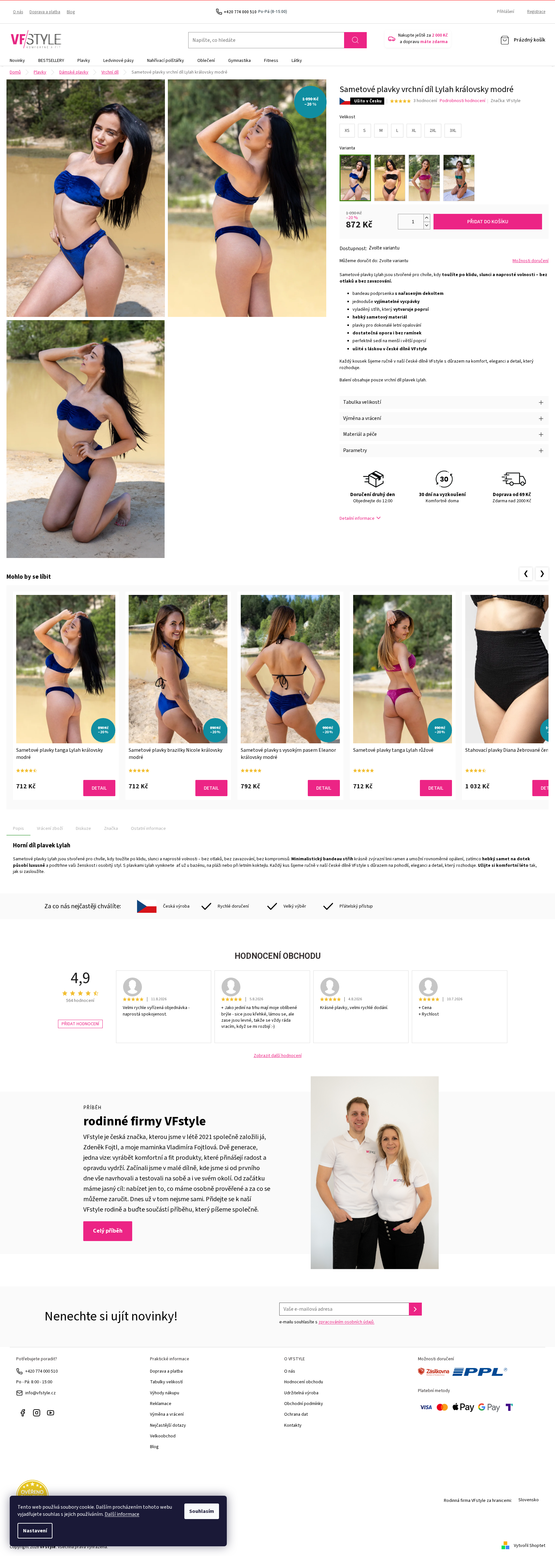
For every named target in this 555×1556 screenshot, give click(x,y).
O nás (18, 12)
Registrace (536, 12)
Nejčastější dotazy (168, 1425)
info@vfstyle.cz (40, 1393)
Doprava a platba (44, 12)
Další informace (122, 1514)
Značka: (506, 101)
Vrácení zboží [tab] (50, 828)
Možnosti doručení (531, 261)
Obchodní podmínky (303, 1403)
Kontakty (293, 1425)
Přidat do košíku (487, 221)
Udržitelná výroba (301, 1393)
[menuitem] (17, 60)
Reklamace (160, 1403)
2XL (433, 130)
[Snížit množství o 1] (426, 225)
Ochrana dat (296, 1414)
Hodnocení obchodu (303, 1382)
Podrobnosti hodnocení (462, 101)
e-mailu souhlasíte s (327, 1322)
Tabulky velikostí (166, 1382)
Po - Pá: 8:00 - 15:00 (34, 1382)
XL (414, 130)
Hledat (355, 40)
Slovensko (528, 1500)
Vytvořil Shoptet (529, 1545)
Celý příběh (107, 1231)
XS (347, 130)
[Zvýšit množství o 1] (426, 218)
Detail (99, 788)
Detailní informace (357, 518)
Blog (71, 12)
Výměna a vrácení (167, 1414)
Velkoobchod (163, 1436)
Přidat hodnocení (80, 1024)
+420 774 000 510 (41, 1371)
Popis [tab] (18, 828)
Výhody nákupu (164, 1393)
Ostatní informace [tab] (148, 828)
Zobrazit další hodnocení (278, 1056)
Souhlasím (201, 1511)
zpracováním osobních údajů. (346, 1322)
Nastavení (35, 1530)
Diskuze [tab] (83, 828)
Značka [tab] (111, 828)
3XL (453, 130)
